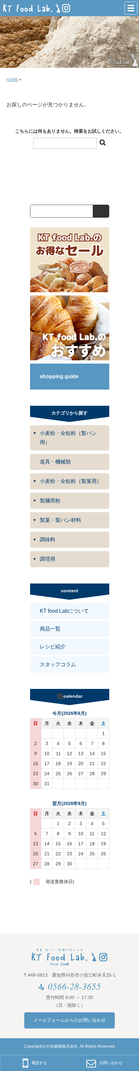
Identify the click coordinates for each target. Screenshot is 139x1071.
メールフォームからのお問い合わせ (69, 1020)
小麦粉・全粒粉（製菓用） (71, 481)
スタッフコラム (58, 664)
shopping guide (59, 376)
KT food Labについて (64, 611)
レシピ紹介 (53, 646)
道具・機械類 (55, 461)
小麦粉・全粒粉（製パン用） (68, 437)
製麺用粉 (50, 500)
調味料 (47, 539)
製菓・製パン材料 (60, 520)
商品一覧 (50, 629)
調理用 (47, 559)
